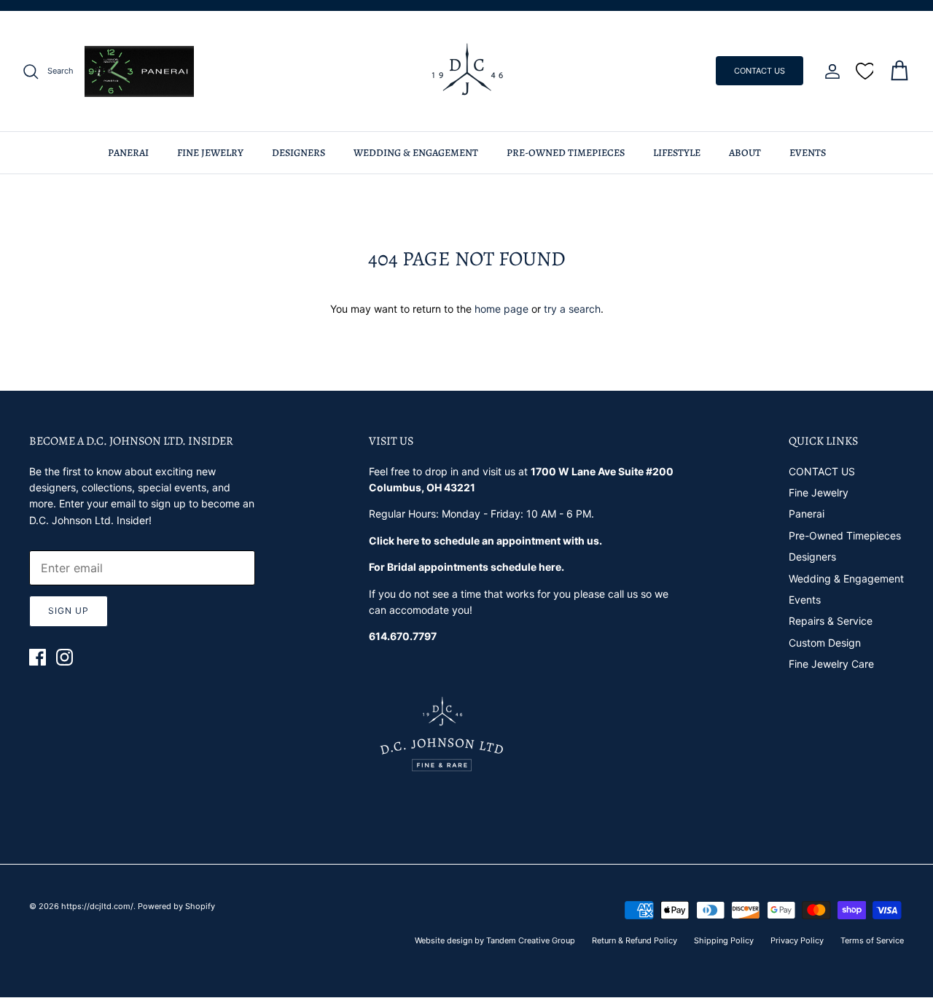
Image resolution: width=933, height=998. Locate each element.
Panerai (806, 513)
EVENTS (807, 153)
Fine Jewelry (818, 492)
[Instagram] (64, 657)
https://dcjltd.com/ (97, 906)
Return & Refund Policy (634, 940)
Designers (812, 556)
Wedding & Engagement (846, 578)
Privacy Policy (797, 940)
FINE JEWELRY (210, 153)
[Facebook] (37, 657)
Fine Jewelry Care (831, 664)
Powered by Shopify (176, 906)
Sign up (68, 610)
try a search (572, 309)
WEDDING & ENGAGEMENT (416, 153)
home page (501, 309)
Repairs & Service (831, 621)
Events (805, 599)
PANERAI (128, 153)
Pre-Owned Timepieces (845, 535)
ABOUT (745, 153)
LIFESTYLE (676, 153)
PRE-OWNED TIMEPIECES (566, 153)
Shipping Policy (724, 940)
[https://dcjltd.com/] (466, 71)
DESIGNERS (298, 153)
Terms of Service (872, 940)
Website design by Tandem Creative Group (495, 940)
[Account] (829, 71)
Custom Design (825, 642)
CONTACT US (759, 71)
